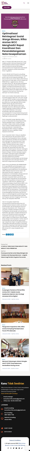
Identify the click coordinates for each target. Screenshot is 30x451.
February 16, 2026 (6, 299)
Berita (3, 31)
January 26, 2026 (6, 333)
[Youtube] (16, 448)
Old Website (21, 445)
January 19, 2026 (6, 368)
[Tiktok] (22, 448)
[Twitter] (13, 448)
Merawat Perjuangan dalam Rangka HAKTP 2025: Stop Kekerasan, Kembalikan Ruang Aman (14, 363)
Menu (28, 3)
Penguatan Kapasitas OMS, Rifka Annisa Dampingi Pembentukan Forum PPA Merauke (13, 329)
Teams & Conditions (15, 440)
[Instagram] (11, 448)
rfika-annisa (8, 58)
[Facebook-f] (8, 448)
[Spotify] (19, 448)
